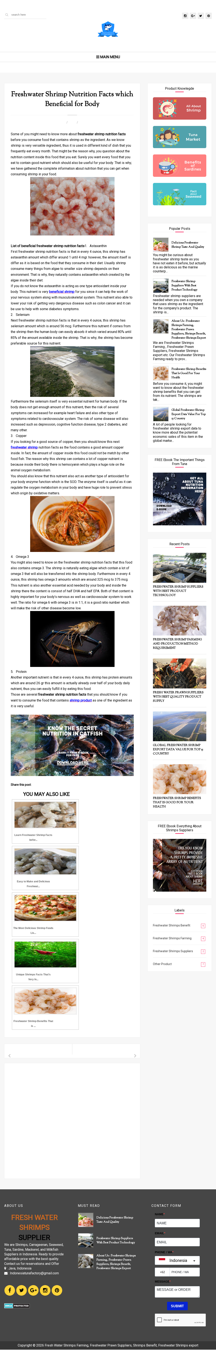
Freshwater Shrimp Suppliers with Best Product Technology (184, 285)
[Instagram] (45, 1290)
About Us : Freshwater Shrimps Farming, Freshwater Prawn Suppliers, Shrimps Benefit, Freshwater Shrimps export (188, 329)
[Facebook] (9, 1290)
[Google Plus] (33, 1290)
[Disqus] (72, 1120)
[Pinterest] (57, 1290)
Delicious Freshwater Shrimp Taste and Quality (187, 245)
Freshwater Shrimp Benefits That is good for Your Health (188, 373)
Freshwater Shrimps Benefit (171, 925)
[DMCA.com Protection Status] (17, 1307)
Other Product (162, 964)
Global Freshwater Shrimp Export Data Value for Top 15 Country (188, 414)
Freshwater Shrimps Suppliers (173, 951)
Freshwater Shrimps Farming (172, 938)
